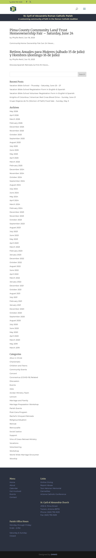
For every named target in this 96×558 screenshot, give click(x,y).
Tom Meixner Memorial (50, 488)
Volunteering (16, 447)
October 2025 (16, 134)
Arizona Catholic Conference (53, 494)
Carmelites (45, 491)
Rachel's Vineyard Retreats (22, 416)
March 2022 (15, 278)
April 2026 (14, 115)
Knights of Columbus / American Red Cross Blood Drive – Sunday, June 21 (43, 97)
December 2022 (17, 258)
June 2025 (14, 150)
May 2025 (14, 154)
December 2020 (17, 309)
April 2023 (14, 243)
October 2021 (15, 289)
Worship (13, 458)
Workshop (14, 451)
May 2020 (14, 332)
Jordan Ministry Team (19, 393)
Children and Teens (18, 366)
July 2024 (14, 189)
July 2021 (13, 297)
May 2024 (14, 196)
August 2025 (15, 142)
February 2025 (16, 165)
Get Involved (15, 491)
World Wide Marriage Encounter (24, 455)
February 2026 (16, 123)
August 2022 (15, 266)
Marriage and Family (19, 400)
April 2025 (14, 158)
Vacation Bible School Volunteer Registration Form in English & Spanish (42, 93)
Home (12, 482)
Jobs (12, 389)
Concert (13, 373)
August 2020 (15, 320)
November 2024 (17, 173)
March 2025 (15, 162)
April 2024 (14, 200)
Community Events (18, 369)
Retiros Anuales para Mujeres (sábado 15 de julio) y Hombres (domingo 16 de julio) (47, 53)
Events (13, 385)
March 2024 (15, 204)
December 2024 (17, 169)
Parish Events (16, 408)
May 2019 (14, 344)
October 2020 (16, 313)
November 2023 (17, 216)
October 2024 (16, 177)
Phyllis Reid (17, 37)
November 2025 (17, 131)
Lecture (13, 397)
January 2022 (15, 282)
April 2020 (14, 336)
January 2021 (15, 305)
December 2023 (17, 212)
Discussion (14, 381)
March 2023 (15, 247)
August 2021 (15, 293)
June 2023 (14, 235)
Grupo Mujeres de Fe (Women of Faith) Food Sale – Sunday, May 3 (39, 101)
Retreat (13, 424)
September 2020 (17, 316)
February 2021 (16, 301)
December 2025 (17, 127)
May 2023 (14, 239)
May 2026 (14, 111)
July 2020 (14, 324)
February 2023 (16, 251)
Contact (13, 497)
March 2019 (15, 348)
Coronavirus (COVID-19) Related (24, 377)
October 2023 (16, 220)
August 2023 (15, 227)
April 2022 (14, 274)
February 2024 (16, 208)
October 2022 (16, 262)
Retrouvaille (15, 428)
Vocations (14, 443)
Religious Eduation (18, 420)
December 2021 (17, 286)
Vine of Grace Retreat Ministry (23, 439)
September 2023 (17, 224)
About (12, 485)
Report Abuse (46, 485)
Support (13, 435)
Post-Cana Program (18, 412)
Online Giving (46, 482)
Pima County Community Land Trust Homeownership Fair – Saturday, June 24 (41, 31)
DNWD (54, 554)
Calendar (14, 488)
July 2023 (14, 231)
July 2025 (14, 146)
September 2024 (17, 181)
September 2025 (17, 138)
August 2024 (15, 185)
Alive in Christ (16, 358)
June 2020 (14, 328)
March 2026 (15, 119)
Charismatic (15, 362)
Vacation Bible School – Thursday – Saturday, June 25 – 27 (35, 85)
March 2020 (15, 340)
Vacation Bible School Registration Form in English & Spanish (37, 89)
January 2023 (15, 255)
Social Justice (16, 431)
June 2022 (14, 270)
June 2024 (14, 193)
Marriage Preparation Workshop (24, 404)
